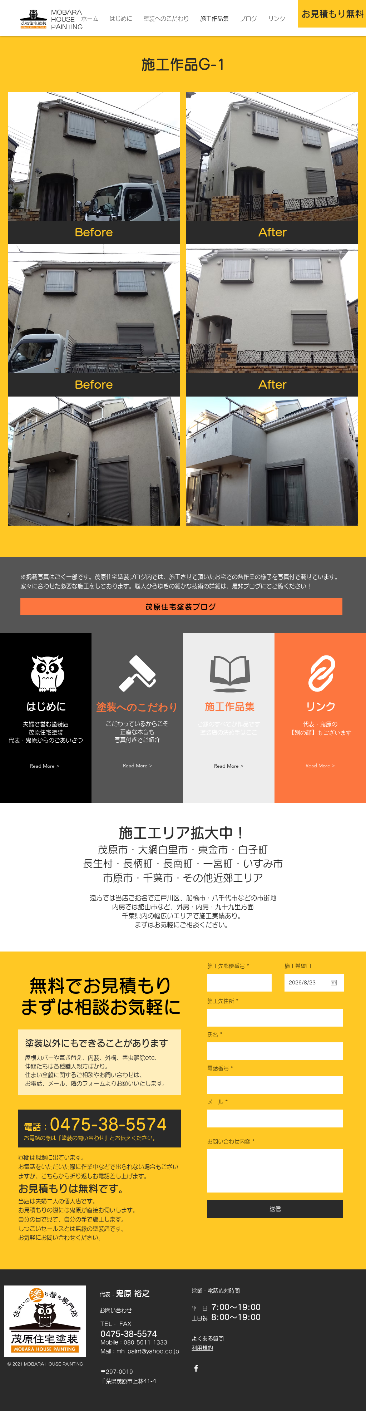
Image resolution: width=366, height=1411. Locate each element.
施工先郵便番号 (226, 966)
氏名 (212, 1034)
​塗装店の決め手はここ (228, 732)
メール (215, 1102)
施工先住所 (220, 1001)
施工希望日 (298, 966)
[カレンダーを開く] (334, 982)
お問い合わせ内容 (228, 1141)
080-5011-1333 (145, 1342)
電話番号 (218, 1068)
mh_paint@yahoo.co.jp (148, 1351)
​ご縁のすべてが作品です (228, 724)
